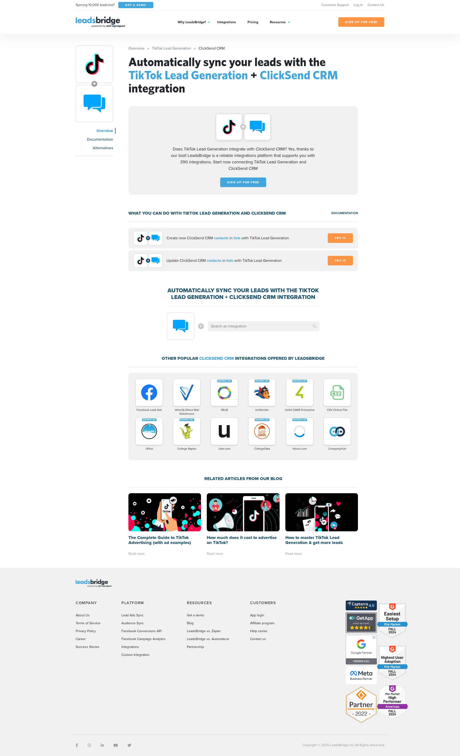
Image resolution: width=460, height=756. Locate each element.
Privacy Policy (86, 631)
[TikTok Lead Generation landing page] (94, 64)
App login (257, 615)
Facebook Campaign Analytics (143, 638)
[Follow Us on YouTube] (116, 745)
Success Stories (87, 646)
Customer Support (335, 4)
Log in (358, 4)
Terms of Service (88, 623)
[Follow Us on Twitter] (129, 745)
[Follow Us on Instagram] (89, 745)
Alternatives (103, 148)
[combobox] (264, 326)
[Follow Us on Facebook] (77, 745)
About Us (83, 615)
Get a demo (195, 615)
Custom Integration (135, 654)
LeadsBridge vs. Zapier (204, 631)
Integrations (226, 22)
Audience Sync (132, 623)
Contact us (258, 638)
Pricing (252, 22)
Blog (190, 623)
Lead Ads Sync (132, 615)
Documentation (100, 139)
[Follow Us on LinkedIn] (102, 745)
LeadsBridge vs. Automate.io (208, 638)
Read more (136, 553)
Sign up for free (243, 182)
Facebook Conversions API (141, 631)
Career (81, 638)
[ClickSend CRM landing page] (94, 103)
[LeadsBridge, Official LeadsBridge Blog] (100, 21)
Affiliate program (262, 623)
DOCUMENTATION (344, 213)
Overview (105, 130)
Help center (259, 631)
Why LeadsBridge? (192, 22)
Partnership (195, 646)
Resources (278, 22)
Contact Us (376, 4)
